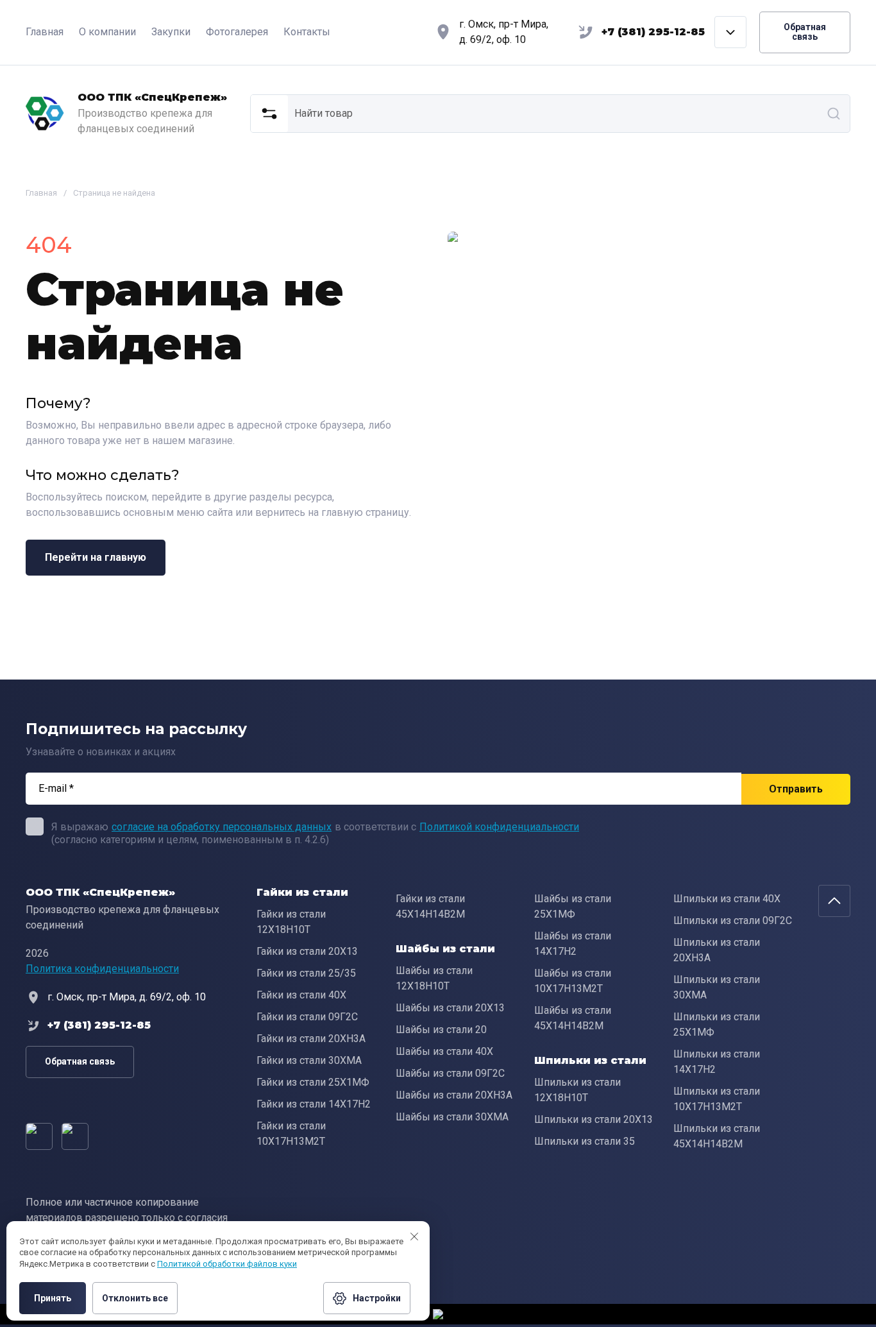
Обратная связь (805, 32)
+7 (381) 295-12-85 (653, 32)
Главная (44, 32)
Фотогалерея (237, 32)
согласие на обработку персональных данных (222, 827)
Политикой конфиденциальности (499, 827)
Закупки (170, 32)
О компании (107, 32)
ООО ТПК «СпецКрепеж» (152, 97)
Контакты (306, 32)
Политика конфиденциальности (102, 969)
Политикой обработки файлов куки (227, 1264)
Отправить (796, 789)
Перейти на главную (95, 557)
